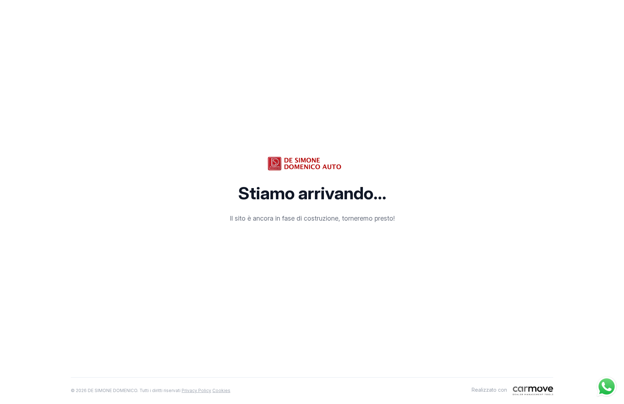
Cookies (221, 390)
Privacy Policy (196, 390)
